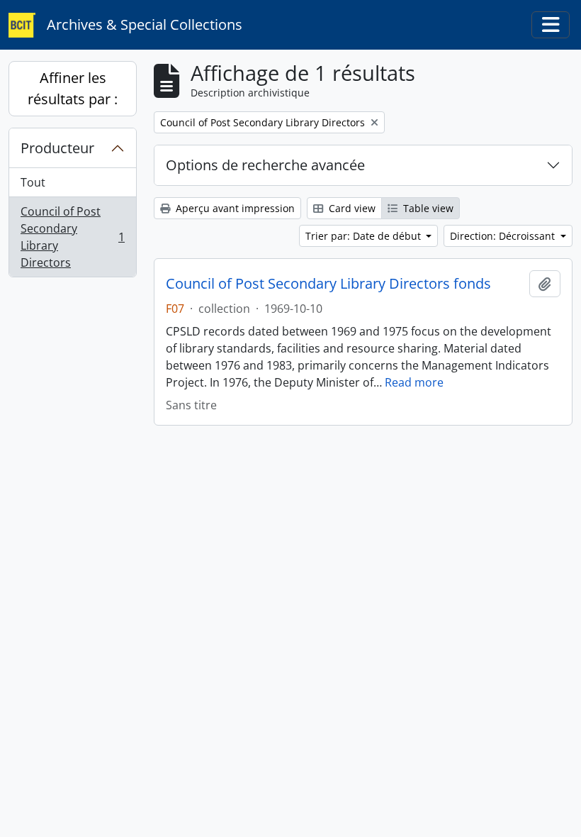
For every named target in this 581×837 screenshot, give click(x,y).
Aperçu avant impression (234, 208)
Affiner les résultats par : (73, 88)
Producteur (57, 147)
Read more (414, 382)
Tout (33, 182)
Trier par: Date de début (364, 236)
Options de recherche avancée (265, 164)
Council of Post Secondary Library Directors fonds (328, 283)
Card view (351, 208)
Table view (426, 208)
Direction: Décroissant (504, 236)
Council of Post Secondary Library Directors (72, 237)
